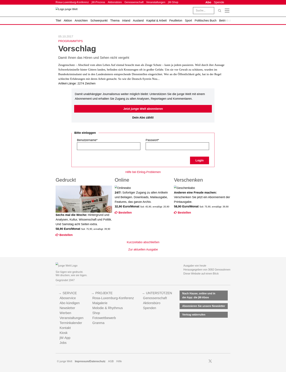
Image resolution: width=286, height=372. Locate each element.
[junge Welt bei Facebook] (205, 361)
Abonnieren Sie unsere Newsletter (203, 306)
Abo (208, 2)
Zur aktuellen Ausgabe (143, 249)
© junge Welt (64, 361)
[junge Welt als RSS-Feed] (228, 361)
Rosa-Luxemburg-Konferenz (72, 2)
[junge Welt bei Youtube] (219, 361)
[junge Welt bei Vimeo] (224, 361)
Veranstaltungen (155, 2)
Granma (98, 323)
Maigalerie (99, 303)
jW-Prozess (98, 2)
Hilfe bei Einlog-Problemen (143, 172)
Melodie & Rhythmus (107, 308)
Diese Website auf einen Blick (201, 273)
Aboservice (68, 298)
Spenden (149, 308)
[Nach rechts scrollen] (227, 20)
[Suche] (219, 11)
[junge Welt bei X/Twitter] (210, 361)
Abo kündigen (70, 303)
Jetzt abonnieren (143, 108)
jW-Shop (173, 2)
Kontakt (65, 328)
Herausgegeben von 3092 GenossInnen (206, 269)
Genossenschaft (133, 2)
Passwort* (152, 140)
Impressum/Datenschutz (90, 361)
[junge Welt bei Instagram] (215, 361)
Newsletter (67, 308)
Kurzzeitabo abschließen (143, 242)
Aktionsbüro (115, 2)
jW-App (65, 338)
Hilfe (119, 361)
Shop (96, 313)
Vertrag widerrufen (193, 314)
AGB (111, 361)
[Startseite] (66, 11)
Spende (219, 2)
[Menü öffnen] (227, 10)
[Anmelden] (228, 2)
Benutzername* (87, 140)
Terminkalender (71, 323)
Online (122, 180)
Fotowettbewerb (104, 318)
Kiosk (64, 333)
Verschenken (188, 180)
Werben (65, 313)
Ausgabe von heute (194, 265)
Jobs (63, 343)
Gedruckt (66, 180)
